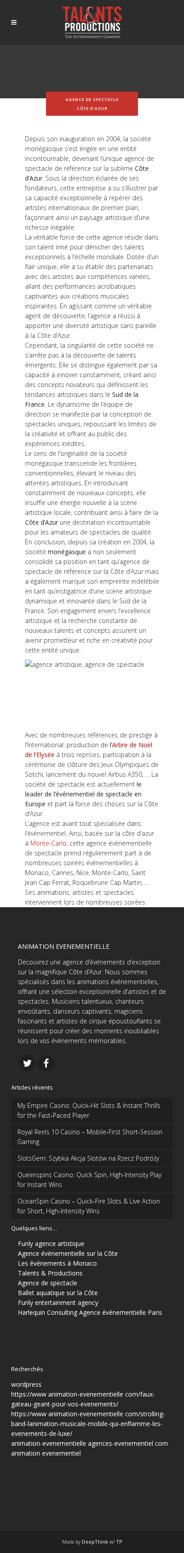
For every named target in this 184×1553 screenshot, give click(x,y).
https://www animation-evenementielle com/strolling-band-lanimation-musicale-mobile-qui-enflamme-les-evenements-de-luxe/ (88, 1424)
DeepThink (95, 1541)
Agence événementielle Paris (120, 1312)
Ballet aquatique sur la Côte (58, 1292)
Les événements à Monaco (57, 1263)
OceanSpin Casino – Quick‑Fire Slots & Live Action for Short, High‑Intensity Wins (88, 1206)
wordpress (26, 1384)
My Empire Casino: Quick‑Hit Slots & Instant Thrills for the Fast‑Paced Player (88, 1110)
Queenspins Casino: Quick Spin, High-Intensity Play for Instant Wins (89, 1179)
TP (119, 1541)
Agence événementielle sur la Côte (68, 1253)
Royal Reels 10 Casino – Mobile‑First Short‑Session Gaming (90, 1137)
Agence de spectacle (47, 1283)
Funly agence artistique (51, 1243)
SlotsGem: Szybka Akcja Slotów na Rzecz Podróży (88, 1158)
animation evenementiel (46, 1453)
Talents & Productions (50, 1273)
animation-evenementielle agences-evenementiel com (89, 1443)
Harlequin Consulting (47, 1312)
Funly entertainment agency (58, 1302)
